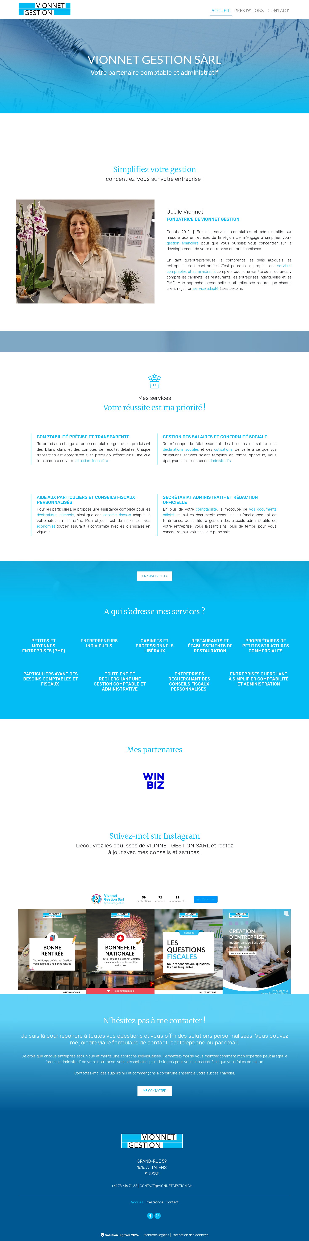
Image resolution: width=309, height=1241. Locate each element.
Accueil (220, 10)
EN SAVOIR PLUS (154, 576)
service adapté (205, 288)
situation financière (91, 460)
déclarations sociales (181, 449)
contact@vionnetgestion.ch (166, 1186)
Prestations (249, 10)
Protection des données (190, 1235)
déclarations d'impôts (55, 515)
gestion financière (183, 243)
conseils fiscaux (117, 515)
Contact (278, 10)
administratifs (219, 460)
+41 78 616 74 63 (124, 1186)
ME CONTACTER (154, 1091)
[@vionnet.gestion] (96, 899)
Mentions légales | (157, 1235)
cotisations (223, 449)
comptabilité (206, 509)
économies (46, 526)
